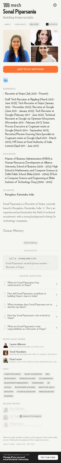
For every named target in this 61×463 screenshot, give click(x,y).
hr (48, 383)
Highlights (20, 24)
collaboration (46, 378)
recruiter (8, 392)
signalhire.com (27, 259)
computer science (12, 374)
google (7, 387)
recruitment (10, 378)
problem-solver (46, 392)
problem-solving (27, 378)
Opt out (31, 444)
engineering (38, 383)
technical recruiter (26, 392)
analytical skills (46, 387)
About (8, 24)
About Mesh (9, 444)
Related (34, 24)
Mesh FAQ (20, 444)
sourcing (8, 396)
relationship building (25, 387)
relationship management (16, 383)
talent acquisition (33, 374)
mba (47, 374)
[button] (20, 444)
